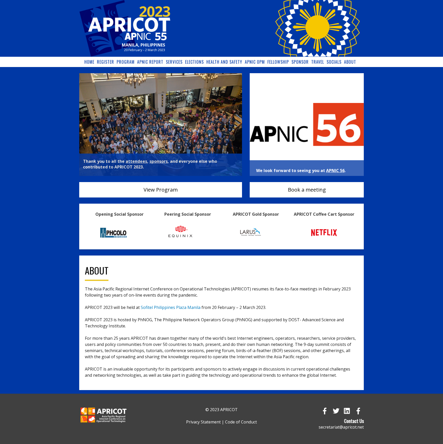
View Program (161, 189)
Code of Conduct (241, 422)
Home (89, 62)
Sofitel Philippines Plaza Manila (170, 307)
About (350, 62)
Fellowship (278, 62)
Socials (334, 62)
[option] (160, 124)
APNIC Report (150, 62)
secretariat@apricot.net (341, 427)
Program (126, 62)
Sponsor (300, 62)
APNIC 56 (335, 170)
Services (174, 62)
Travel (317, 62)
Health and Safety (224, 62)
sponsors (158, 161)
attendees (136, 161)
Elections (194, 62)
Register (105, 62)
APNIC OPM (255, 62)
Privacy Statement (203, 422)
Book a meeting (307, 189)
